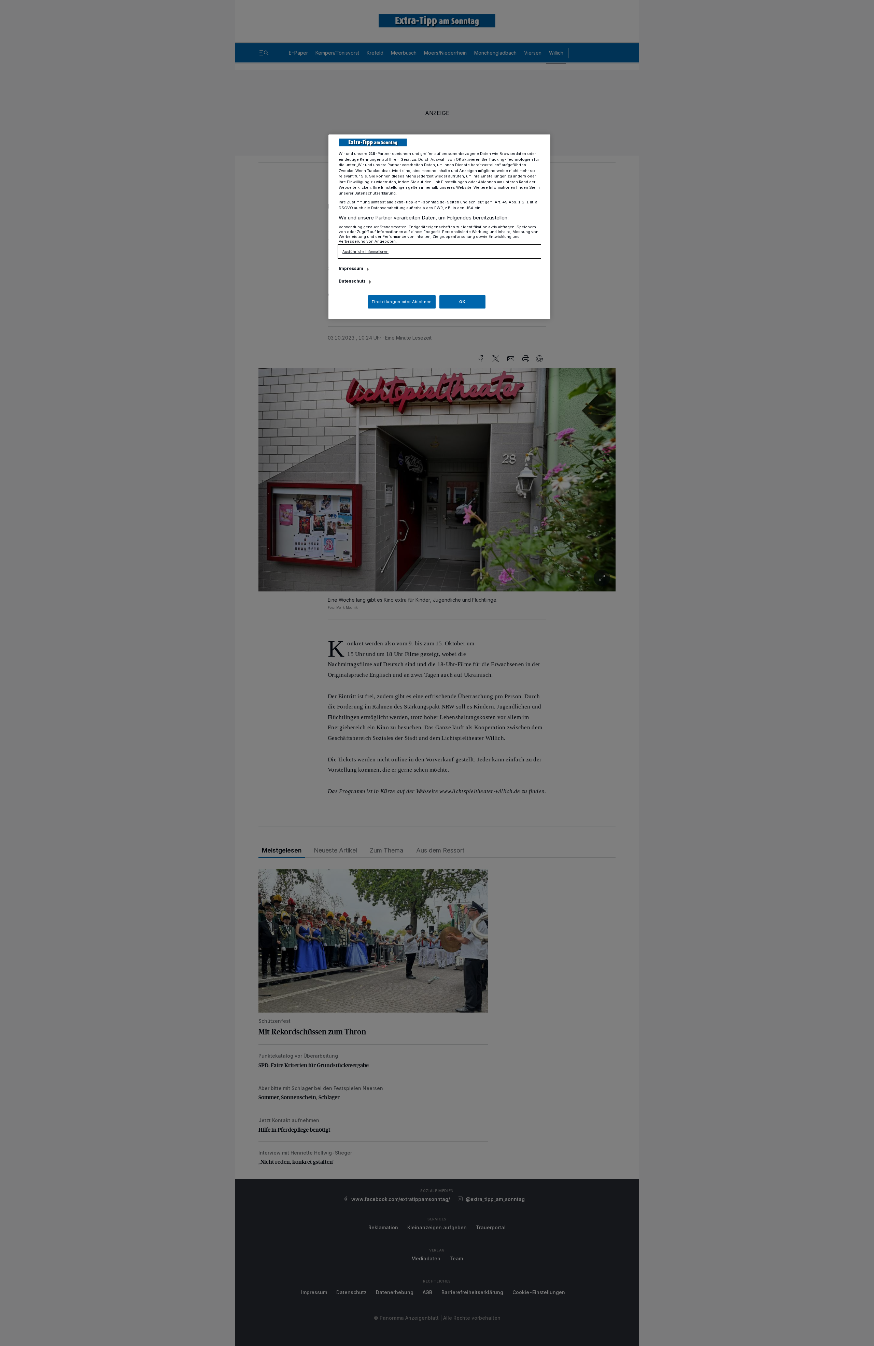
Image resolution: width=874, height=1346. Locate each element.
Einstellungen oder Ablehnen (402, 301)
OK (462, 301)
